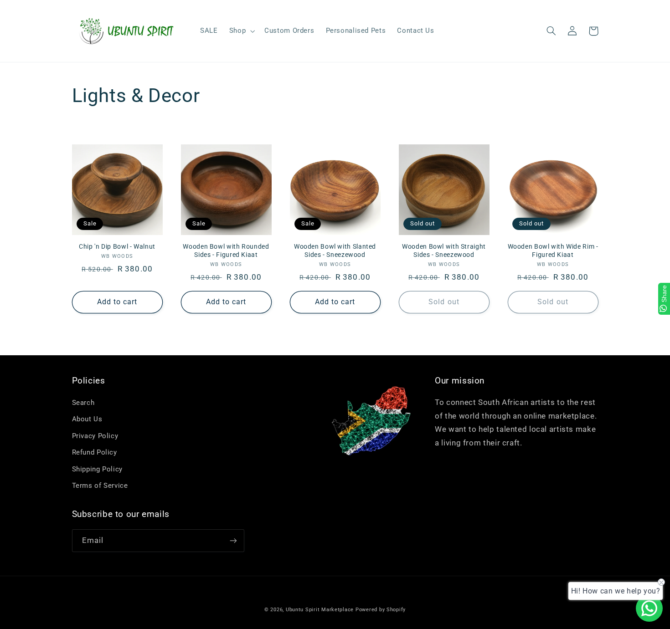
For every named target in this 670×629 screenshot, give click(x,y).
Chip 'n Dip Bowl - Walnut (117, 246)
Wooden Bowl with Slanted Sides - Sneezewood (335, 250)
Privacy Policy (95, 436)
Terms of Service (100, 485)
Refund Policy (94, 452)
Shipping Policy (97, 469)
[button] (240, 31)
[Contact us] (649, 608)
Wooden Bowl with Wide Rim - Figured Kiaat (553, 250)
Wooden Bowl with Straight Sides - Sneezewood (444, 250)
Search (83, 403)
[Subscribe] (232, 540)
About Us (87, 419)
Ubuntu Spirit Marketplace (320, 610)
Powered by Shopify (381, 610)
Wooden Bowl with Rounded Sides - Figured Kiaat (226, 250)
